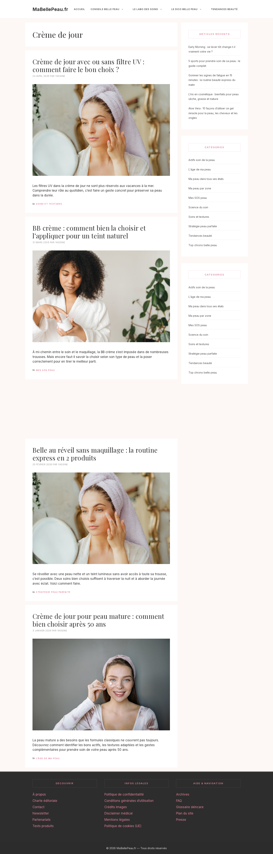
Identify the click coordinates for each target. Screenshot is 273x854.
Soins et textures (49, 204)
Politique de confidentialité (124, 794)
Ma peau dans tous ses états (206, 178)
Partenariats (41, 820)
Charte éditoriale (44, 801)
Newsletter (40, 813)
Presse (181, 820)
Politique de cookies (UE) (122, 826)
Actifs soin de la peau (201, 160)
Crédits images (115, 807)
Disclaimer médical (118, 813)
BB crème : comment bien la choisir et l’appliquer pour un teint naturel (89, 232)
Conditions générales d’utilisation (129, 801)
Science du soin (198, 207)
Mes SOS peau (45, 370)
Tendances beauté (224, 9)
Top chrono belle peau (202, 245)
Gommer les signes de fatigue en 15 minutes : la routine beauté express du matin (211, 80)
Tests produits (43, 826)
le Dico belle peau (184, 9)
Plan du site (184, 813)
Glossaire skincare (190, 807)
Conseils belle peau (105, 9)
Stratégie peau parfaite (53, 592)
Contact (38, 807)
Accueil (79, 9)
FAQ (179, 801)
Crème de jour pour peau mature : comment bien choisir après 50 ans (98, 620)
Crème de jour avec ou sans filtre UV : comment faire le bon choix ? (88, 65)
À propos (39, 794)
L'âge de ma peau (48, 758)
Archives (182, 794)
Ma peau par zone (199, 188)
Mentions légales (117, 820)
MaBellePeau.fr (50, 9)
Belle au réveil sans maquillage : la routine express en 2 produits (94, 454)
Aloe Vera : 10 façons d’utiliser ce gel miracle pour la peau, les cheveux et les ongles (213, 113)
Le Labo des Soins (145, 9)
